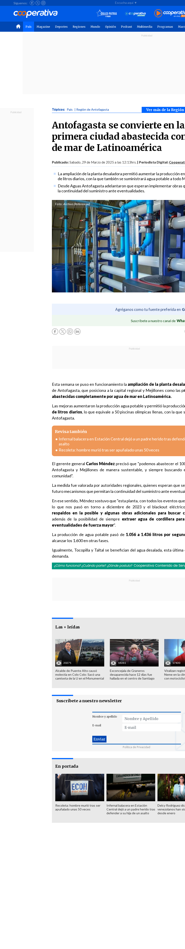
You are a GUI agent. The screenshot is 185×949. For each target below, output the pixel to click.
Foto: (58, 204)
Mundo (95, 26)
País (28, 26)
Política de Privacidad (136, 747)
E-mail (96, 725)
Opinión (110, 26)
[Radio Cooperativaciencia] (135, 13)
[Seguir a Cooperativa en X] (37, 3)
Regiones (79, 26)
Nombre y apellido (104, 716)
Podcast (126, 26)
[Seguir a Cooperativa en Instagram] (43, 3)
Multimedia (144, 26)
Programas (165, 26)
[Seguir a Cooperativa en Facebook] (32, 3)
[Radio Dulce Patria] (106, 13)
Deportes (61, 26)
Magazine (43, 26)
